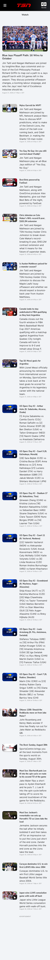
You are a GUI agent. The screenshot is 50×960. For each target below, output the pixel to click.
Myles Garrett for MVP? (30, 105)
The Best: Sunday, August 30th (33, 744)
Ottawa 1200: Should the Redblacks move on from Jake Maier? (32, 712)
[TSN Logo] (24, 5)
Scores (43, 7)
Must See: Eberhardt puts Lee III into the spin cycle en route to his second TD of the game (32, 773)
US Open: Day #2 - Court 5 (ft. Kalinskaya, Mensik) (33, 453)
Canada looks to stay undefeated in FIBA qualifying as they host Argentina (33, 312)
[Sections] (5, 5)
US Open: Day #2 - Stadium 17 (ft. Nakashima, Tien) (33, 495)
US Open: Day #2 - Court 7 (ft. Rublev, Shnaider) (33, 676)
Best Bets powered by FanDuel (29, 181)
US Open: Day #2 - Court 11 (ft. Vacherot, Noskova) (32, 537)
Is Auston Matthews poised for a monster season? (33, 265)
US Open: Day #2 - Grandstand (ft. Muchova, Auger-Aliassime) (33, 583)
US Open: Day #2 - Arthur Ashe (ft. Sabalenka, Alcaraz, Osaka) (32, 409)
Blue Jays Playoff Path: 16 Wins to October (22, 57)
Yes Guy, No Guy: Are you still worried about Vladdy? (33, 152)
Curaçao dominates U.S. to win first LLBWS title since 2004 (33, 865)
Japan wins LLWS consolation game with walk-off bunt (33, 894)
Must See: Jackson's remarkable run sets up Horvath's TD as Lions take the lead (33, 817)
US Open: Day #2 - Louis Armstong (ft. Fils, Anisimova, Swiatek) (33, 632)
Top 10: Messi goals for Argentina (30, 362)
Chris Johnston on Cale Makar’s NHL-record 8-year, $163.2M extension (32, 218)
